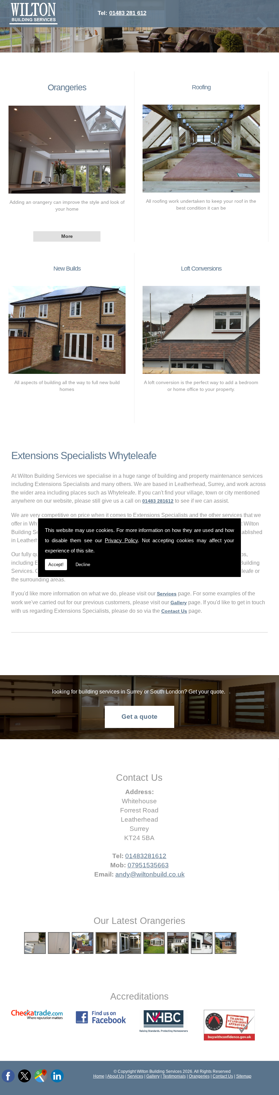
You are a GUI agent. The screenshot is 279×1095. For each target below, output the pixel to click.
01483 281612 (158, 501)
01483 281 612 (127, 13)
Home (98, 1076)
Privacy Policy (121, 540)
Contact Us (223, 1076)
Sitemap (243, 1076)
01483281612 (145, 856)
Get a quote (139, 716)
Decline (83, 564)
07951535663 (148, 865)
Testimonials (174, 1076)
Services (135, 1076)
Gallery (153, 1076)
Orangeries (67, 87)
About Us (115, 1076)
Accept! (56, 564)
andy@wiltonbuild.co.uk (150, 874)
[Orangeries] (67, 195)
